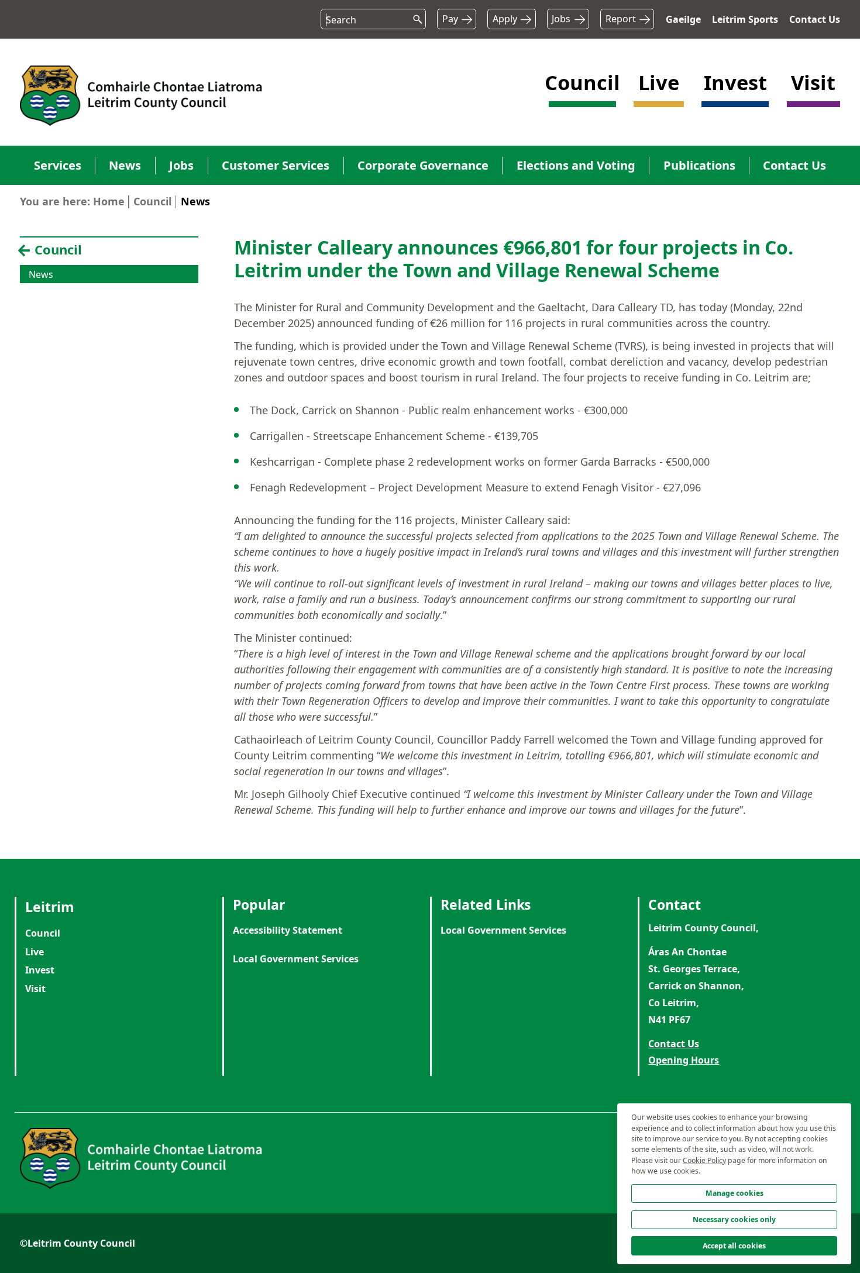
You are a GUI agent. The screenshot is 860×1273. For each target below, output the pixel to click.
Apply (505, 18)
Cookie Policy (704, 1160)
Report (621, 18)
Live (34, 951)
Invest (39, 970)
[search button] (414, 16)
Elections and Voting (576, 165)
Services (57, 165)
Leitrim (49, 906)
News (125, 165)
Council (152, 201)
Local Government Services (296, 958)
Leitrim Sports (745, 19)
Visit (35, 988)
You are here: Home (72, 201)
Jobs (561, 18)
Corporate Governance (423, 165)
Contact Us (814, 19)
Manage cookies (734, 1193)
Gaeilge (683, 19)
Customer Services (275, 165)
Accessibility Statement (287, 930)
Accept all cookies (734, 1246)
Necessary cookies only (734, 1219)
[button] (582, 94)
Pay (450, 18)
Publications (699, 165)
